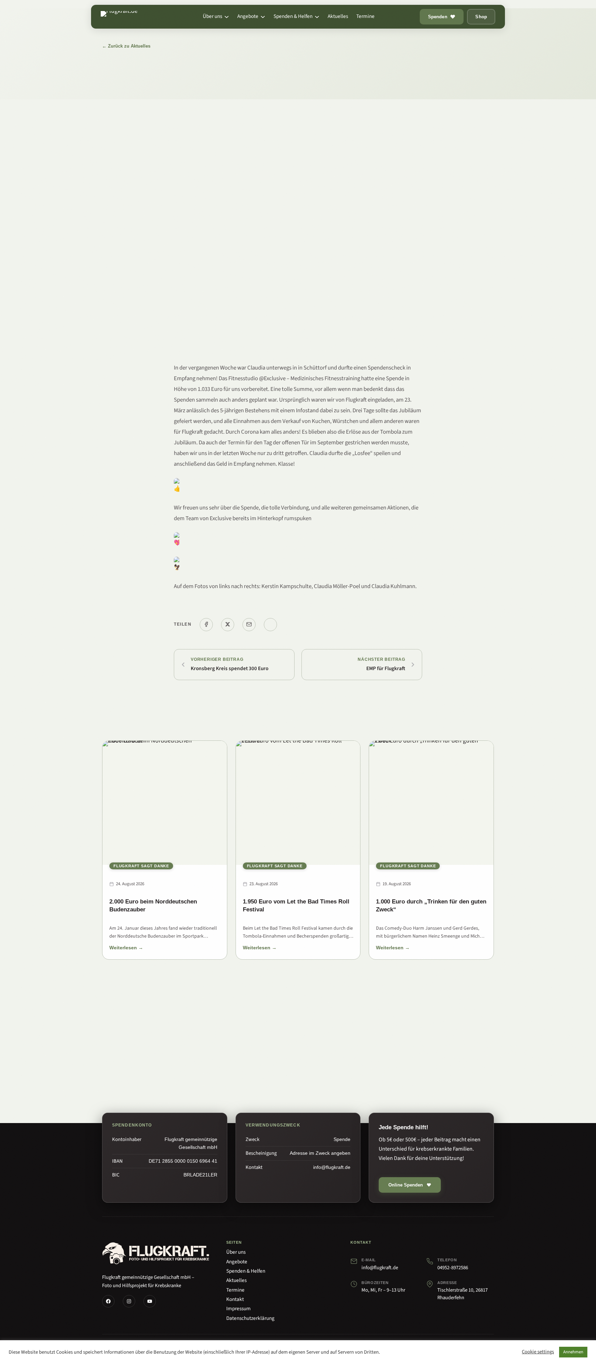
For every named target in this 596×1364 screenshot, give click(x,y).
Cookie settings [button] (538, 1352)
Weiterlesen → (126, 948)
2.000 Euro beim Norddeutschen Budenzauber (153, 905)
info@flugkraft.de (379, 1267)
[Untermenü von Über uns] (226, 16)
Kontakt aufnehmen (328, 1055)
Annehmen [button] (573, 1352)
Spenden (437, 16)
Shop (481, 16)
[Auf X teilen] (227, 624)
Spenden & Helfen (245, 1271)
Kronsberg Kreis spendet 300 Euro (229, 668)
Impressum (238, 1308)
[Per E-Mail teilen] (249, 624)
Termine (235, 1290)
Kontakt (235, 1299)
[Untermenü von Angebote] (262, 16)
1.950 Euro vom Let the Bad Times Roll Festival (296, 905)
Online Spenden (405, 1185)
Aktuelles (236, 1280)
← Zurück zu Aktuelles (126, 46)
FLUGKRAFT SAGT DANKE (141, 866)
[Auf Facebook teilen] (206, 624)
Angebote (236, 1261)
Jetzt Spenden (261, 1055)
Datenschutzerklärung (250, 1318)
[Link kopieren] (270, 624)
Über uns (236, 1252)
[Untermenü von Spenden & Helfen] (317, 16)
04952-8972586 (452, 1267)
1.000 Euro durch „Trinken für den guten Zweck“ (431, 905)
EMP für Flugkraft (385, 668)
